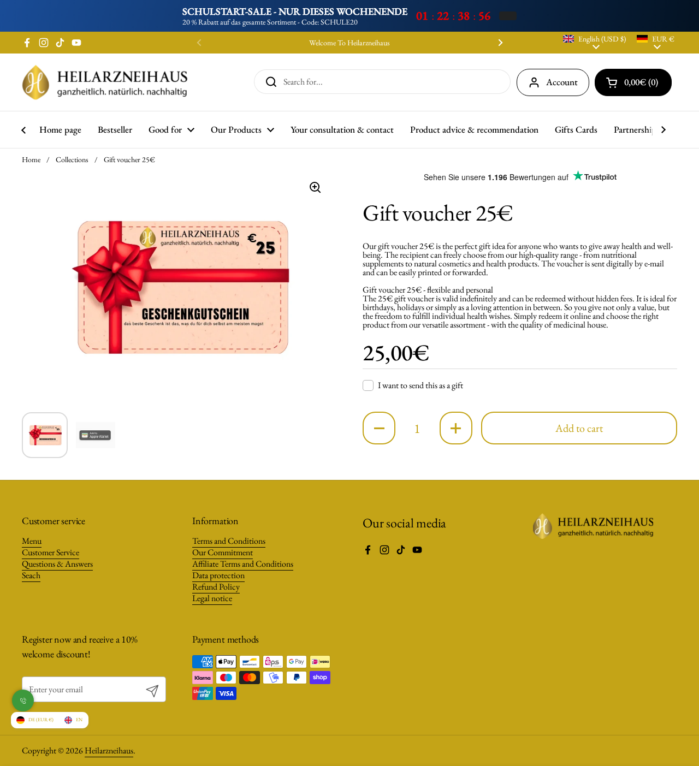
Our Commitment (222, 552)
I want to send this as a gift (420, 385)
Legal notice (212, 598)
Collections (72, 159)
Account (562, 82)
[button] (379, 428)
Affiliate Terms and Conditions (242, 563)
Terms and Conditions (228, 541)
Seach (31, 575)
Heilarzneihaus (109, 750)
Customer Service (50, 552)
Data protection (218, 575)
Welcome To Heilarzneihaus (349, 43)
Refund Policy (216, 586)
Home (31, 159)
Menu (32, 541)
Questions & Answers (57, 563)
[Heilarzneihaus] (105, 82)
